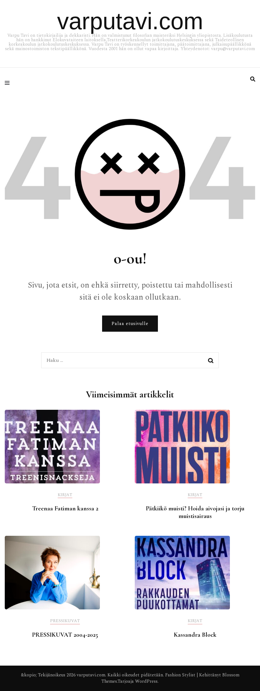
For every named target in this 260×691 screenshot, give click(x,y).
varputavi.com (130, 21)
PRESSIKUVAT (65, 621)
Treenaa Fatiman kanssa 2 (65, 508)
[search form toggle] (252, 79)
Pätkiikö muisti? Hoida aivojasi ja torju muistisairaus (195, 512)
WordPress (146, 681)
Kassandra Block (195, 635)
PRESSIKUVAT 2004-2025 (65, 635)
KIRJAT (65, 495)
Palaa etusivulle (130, 323)
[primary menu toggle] (9, 83)
